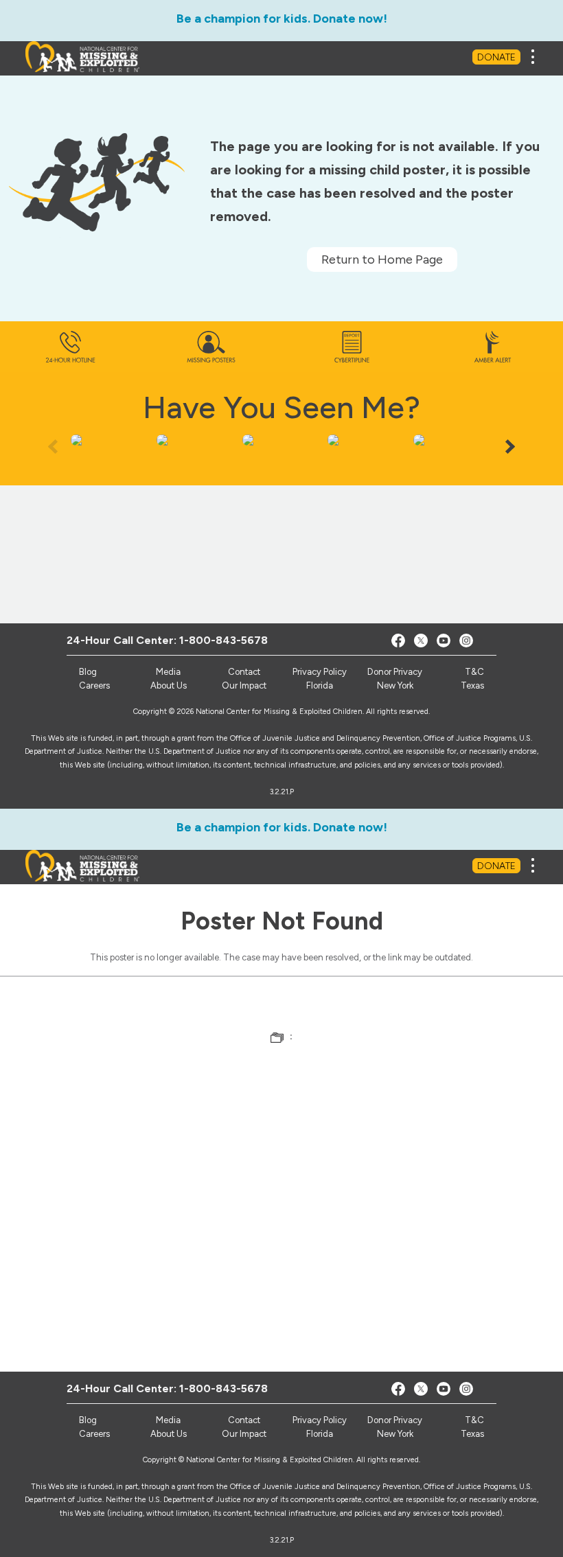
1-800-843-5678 (223, 640)
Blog (88, 672)
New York (395, 685)
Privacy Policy (319, 672)
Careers (94, 685)
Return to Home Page (382, 259)
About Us (168, 685)
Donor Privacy (394, 672)
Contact (244, 672)
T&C (474, 672)
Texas (472, 685)
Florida (319, 685)
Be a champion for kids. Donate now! (281, 18)
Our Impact (244, 685)
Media (168, 672)
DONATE (496, 57)
